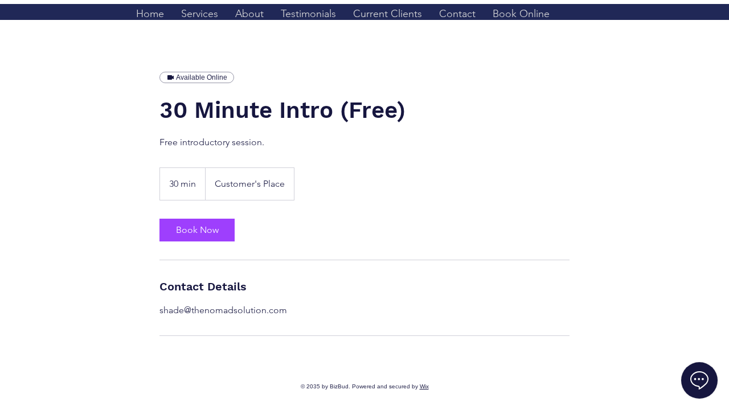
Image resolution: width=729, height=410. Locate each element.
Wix (424, 386)
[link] (197, 230)
